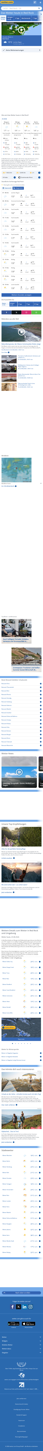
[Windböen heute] (22, 470)
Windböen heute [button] (6, 483)
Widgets (5, 1341)
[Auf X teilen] (16, 312)
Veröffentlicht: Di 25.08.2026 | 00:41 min (13, 350)
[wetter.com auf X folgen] (18, 1307)
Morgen (10, 18)
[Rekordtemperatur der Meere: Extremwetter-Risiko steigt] (21, 331)
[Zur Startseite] (8, 2)
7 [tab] (31, 1044)
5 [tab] (25, 1044)
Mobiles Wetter (7, 1345)
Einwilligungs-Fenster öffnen (21, 1409)
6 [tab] (27, 1044)
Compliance (21, 1426)
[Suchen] (38, 8)
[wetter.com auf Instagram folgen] (30, 1307)
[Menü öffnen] (39, 2)
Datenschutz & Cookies (21, 1404)
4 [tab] (21, 1044)
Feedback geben (17, 44)
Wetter (4, 1337)
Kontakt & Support (21, 1415)
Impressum (21, 1420)
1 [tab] (13, 1044)
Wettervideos (6, 1349)
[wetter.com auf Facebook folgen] (12, 1307)
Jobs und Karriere (21, 1398)
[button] (22, 294)
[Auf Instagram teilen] (26, 312)
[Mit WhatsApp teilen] (36, 312)
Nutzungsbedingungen (21, 1437)
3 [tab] (19, 1044)
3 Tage (17, 18)
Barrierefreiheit (21, 1431)
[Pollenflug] (34, 2)
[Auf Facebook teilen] (6, 312)
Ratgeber (5, 1353)
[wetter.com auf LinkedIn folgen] (24, 1307)
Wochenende (26, 18)
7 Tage (35, 18)
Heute (3, 18)
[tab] (7, 188)
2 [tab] (15, 1044)
